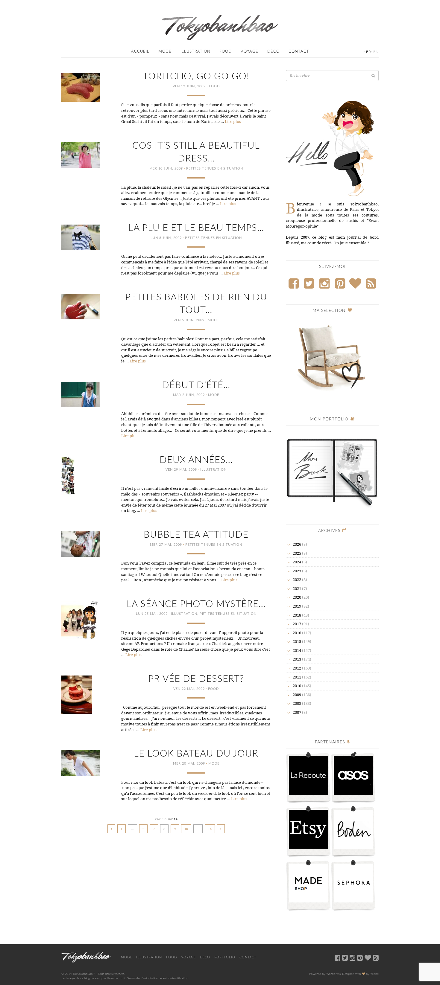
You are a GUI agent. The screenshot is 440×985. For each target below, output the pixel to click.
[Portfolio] (332, 469)
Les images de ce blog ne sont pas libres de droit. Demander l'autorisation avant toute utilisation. (125, 978)
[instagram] (352, 957)
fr (368, 52)
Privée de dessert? (196, 679)
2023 (297, 571)
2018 (297, 615)
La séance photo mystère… (196, 604)
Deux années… (196, 460)
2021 (297, 588)
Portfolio (224, 957)
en (376, 52)
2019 (297, 606)
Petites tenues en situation (214, 168)
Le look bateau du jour (196, 753)
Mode (165, 52)
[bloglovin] (368, 957)
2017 (297, 623)
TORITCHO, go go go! (196, 76)
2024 (297, 562)
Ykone (374, 973)
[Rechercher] (373, 75)
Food (225, 52)
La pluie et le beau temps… (196, 228)
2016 (297, 632)
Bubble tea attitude (196, 534)
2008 (297, 703)
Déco (273, 52)
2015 (297, 641)
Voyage (249, 52)
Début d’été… (196, 385)
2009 (297, 694)
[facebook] (337, 957)
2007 (297, 712)
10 (186, 829)
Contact (299, 52)
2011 (297, 677)
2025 (297, 553)
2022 (297, 579)
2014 (297, 650)
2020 (297, 597)
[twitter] (345, 957)
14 (210, 829)
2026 (297, 544)
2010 (297, 685)
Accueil (140, 52)
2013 (297, 659)
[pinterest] (360, 957)
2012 (297, 668)
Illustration (195, 52)
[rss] (376, 957)
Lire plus (233, 121)
